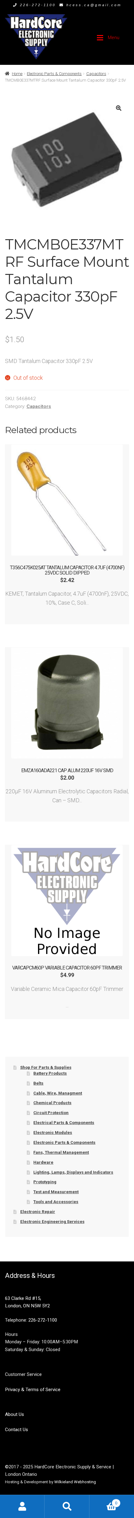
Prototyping (44, 1182)
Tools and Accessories (55, 1201)
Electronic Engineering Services (52, 1221)
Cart (103, 1500)
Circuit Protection (51, 1112)
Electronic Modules (52, 1132)
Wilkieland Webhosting (75, 1482)
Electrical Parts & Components (63, 1122)
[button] (118, 108)
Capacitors (96, 73)
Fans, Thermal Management (61, 1152)
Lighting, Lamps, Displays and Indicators (73, 1172)
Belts (38, 1083)
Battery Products (50, 1073)
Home (17, 73)
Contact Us (16, 1429)
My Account (22, 1506)
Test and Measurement (56, 1191)
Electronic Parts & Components (54, 73)
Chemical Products (52, 1102)
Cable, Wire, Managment (57, 1093)
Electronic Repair (37, 1211)
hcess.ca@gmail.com (94, 5)
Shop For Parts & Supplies (45, 1067)
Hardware (43, 1162)
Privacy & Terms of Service (32, 1389)
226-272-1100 (38, 5)
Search (67, 1506)
